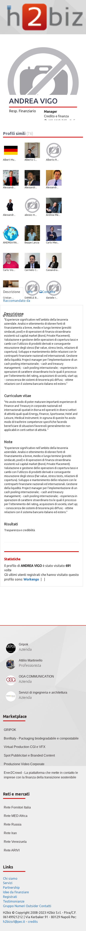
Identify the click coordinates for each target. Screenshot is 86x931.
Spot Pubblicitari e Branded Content (29, 755)
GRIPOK (10, 729)
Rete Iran (10, 833)
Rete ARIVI (12, 850)
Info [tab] (30, 292)
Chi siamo (10, 878)
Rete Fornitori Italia (17, 807)
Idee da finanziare (16, 892)
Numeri (20, 906)
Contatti (45, 906)
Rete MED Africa (15, 816)
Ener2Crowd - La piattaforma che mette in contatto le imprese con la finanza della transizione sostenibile (41, 775)
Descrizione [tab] (11, 292)
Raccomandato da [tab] (16, 300)
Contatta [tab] (48, 292)
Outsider (32, 906)
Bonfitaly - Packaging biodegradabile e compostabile (41, 738)
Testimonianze (13, 901)
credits (33, 921)
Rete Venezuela (15, 841)
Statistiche (12, 559)
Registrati (10, 897)
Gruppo (8, 906)
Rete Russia (12, 824)
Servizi (7, 883)
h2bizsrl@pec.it (14, 921)
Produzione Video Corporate (24, 764)
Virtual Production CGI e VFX (24, 747)
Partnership (11, 887)
